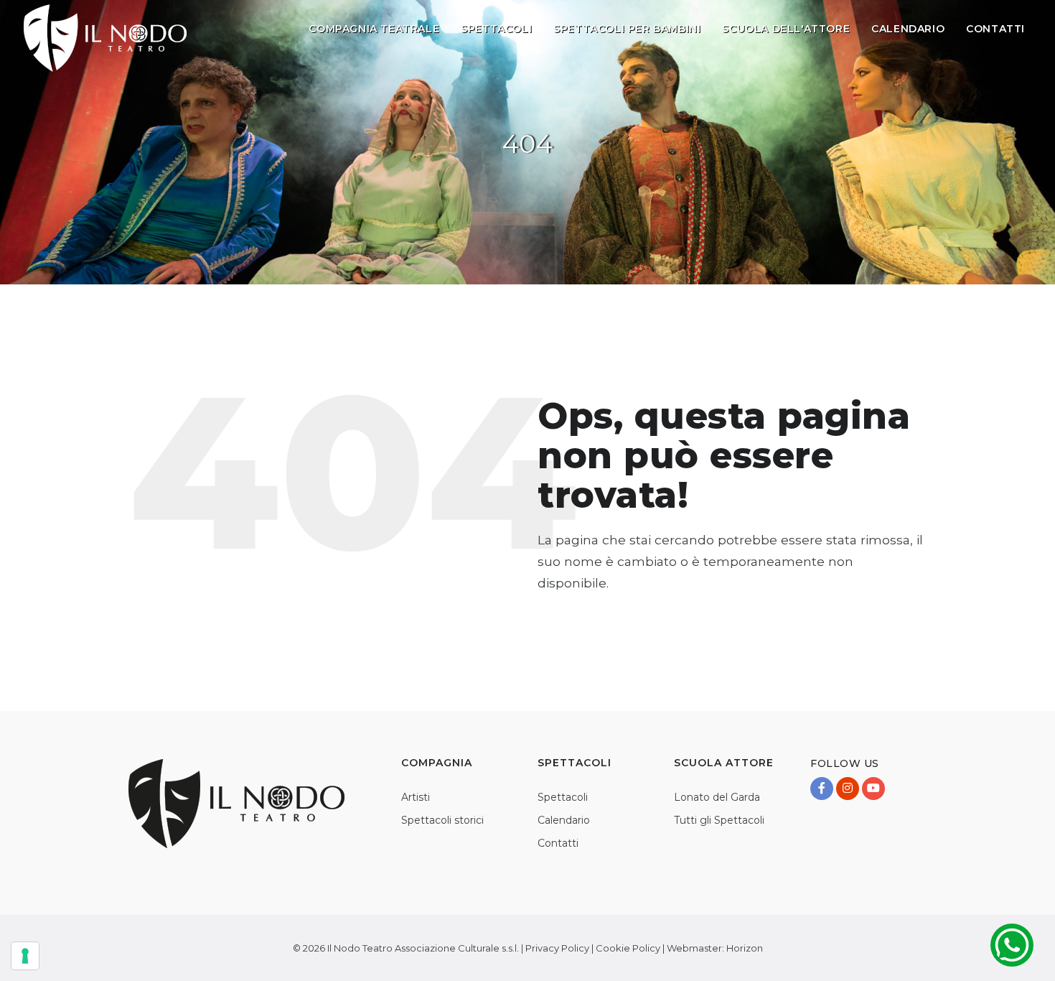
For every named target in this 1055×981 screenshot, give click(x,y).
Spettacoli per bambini (626, 28)
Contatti (995, 28)
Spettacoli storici (442, 820)
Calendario (907, 28)
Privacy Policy (557, 948)
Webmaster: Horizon (715, 948)
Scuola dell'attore (786, 28)
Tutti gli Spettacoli (719, 820)
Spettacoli (496, 28)
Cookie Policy (628, 948)
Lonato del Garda (717, 797)
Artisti (415, 797)
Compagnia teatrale (374, 28)
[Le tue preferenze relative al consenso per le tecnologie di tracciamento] (25, 956)
